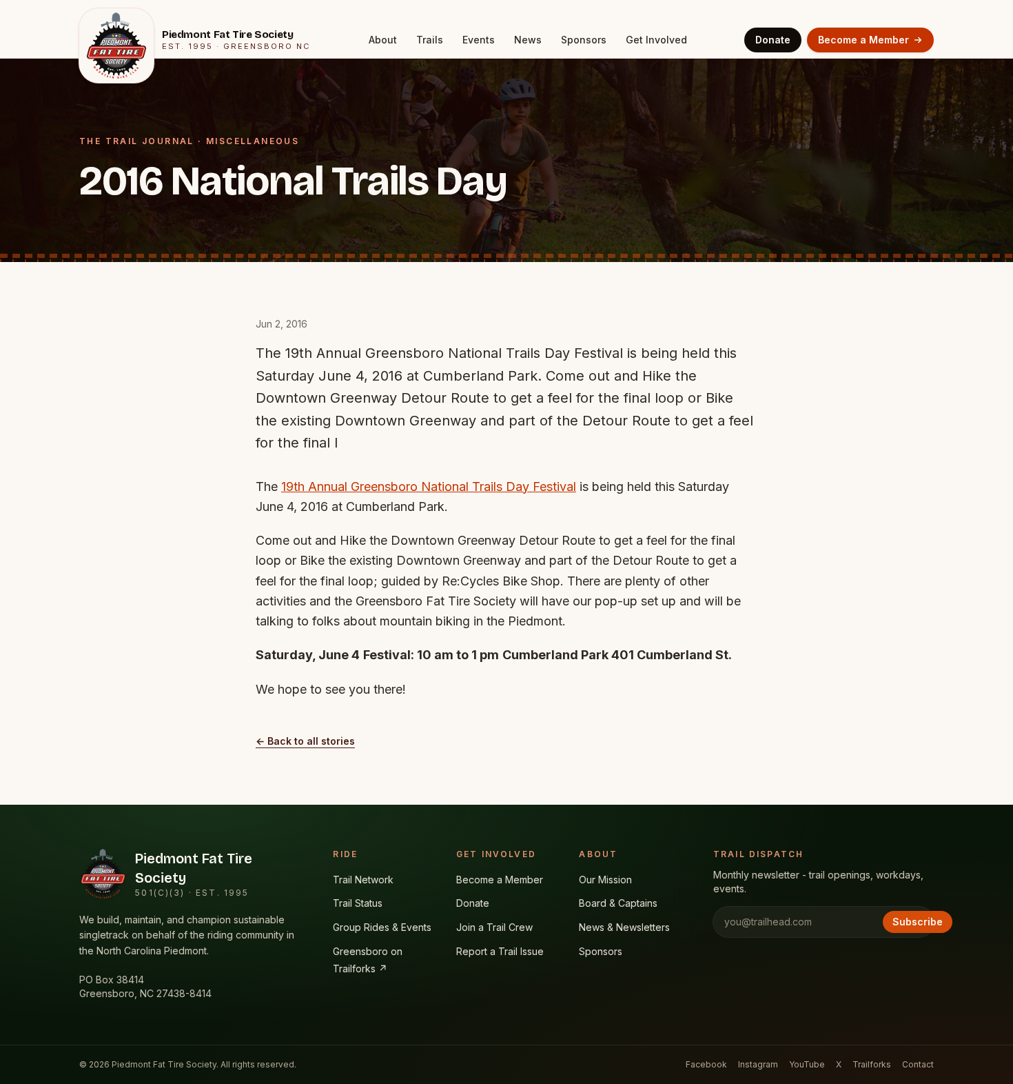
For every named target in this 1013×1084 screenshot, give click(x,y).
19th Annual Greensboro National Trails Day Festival (428, 486)
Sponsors (583, 40)
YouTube (807, 1064)
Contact (918, 1064)
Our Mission (605, 879)
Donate (772, 40)
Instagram (758, 1064)
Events (478, 40)
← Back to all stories (305, 741)
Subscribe (917, 921)
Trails (429, 40)
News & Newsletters (624, 927)
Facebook (706, 1064)
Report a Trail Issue (500, 951)
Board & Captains (618, 903)
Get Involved (656, 40)
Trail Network (363, 879)
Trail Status (357, 903)
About (383, 40)
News (528, 40)
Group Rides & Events (382, 927)
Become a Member (863, 40)
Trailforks (871, 1064)
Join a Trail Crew (494, 927)
